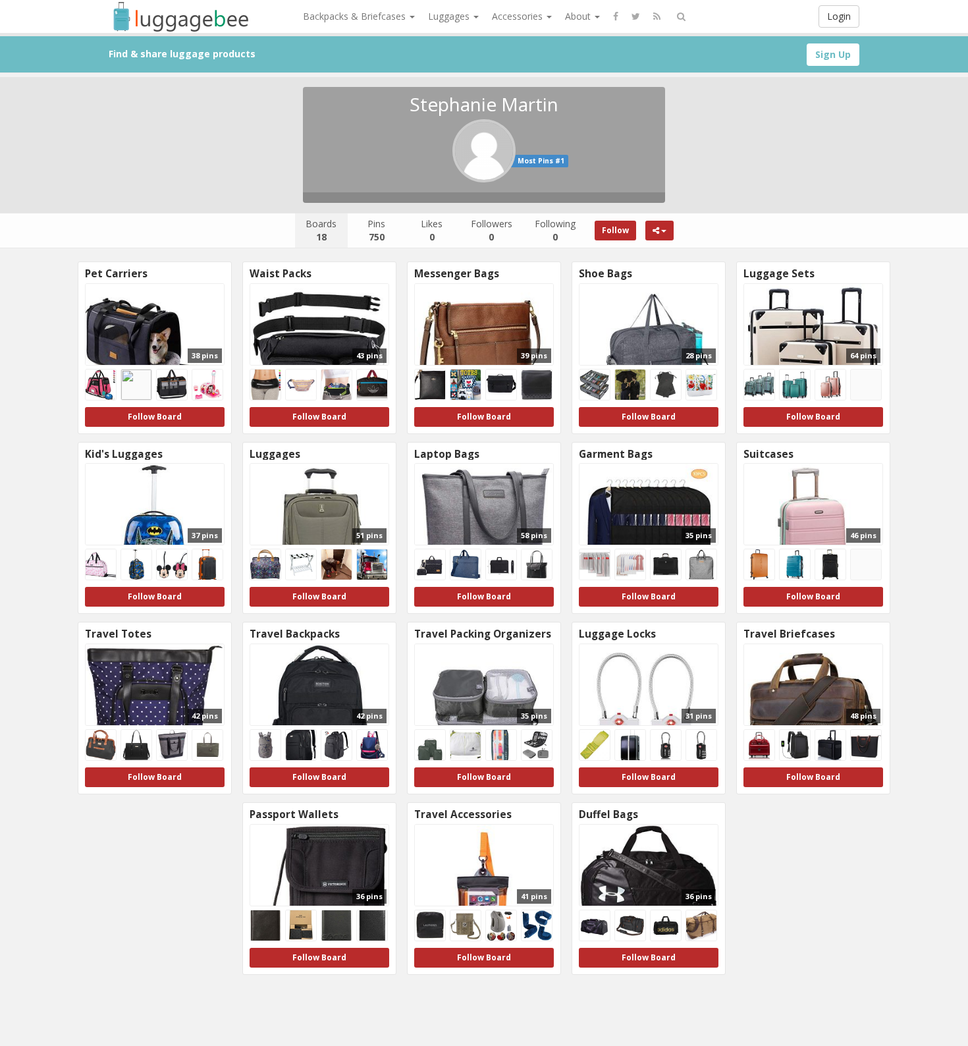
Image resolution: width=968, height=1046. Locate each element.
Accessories (518, 16)
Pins (376, 230)
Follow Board (155, 416)
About (579, 16)
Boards (321, 230)
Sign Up (833, 54)
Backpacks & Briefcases (355, 16)
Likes (432, 230)
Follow (615, 230)
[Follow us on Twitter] (636, 16)
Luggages (450, 16)
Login (839, 16)
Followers (491, 230)
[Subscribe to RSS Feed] (657, 16)
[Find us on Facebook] (615, 16)
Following (555, 230)
